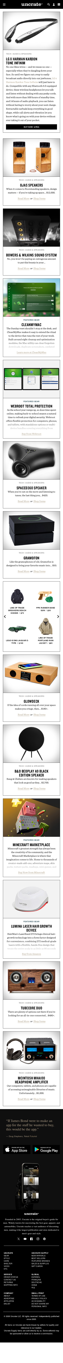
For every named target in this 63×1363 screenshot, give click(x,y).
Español (36, 1277)
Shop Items (39, 198)
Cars (6, 1261)
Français (36, 1279)
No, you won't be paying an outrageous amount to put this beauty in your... (31, 260)
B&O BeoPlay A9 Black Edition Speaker (31, 773)
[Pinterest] (44, 1239)
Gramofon (31, 557)
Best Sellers (38, 1258)
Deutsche (37, 1282)
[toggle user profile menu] (54, 4)
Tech (8, 53)
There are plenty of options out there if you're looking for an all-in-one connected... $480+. (31, 1013)
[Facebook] (31, 1239)
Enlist (7, 1303)
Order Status (11, 1277)
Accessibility (39, 1301)
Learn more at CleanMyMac (31, 352)
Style (7, 1258)
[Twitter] (18, 1239)
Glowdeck (31, 701)
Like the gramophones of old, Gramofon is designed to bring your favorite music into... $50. (31, 563)
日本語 (34, 1285)
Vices (7, 1266)
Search (48, 4)
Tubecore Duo (31, 1007)
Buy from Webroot (31, 433)
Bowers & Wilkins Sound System (31, 254)
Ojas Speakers (31, 185)
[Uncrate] (31, 4)
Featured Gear (31, 320)
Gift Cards (37, 1266)
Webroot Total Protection (31, 406)
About (7, 1295)
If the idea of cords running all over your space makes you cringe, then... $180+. (31, 707)
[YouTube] (25, 1239)
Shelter (8, 1263)
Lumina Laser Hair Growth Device (31, 928)
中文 (33, 1287)
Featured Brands (41, 1261)
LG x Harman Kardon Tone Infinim (21, 60)
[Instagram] (38, 1239)
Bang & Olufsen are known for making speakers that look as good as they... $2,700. (31, 780)
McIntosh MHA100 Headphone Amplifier (31, 1079)
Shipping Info (11, 1285)
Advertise (9, 1298)
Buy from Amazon (31, 953)
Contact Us (10, 1279)
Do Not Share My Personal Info (40, 1304)
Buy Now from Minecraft (31, 872)
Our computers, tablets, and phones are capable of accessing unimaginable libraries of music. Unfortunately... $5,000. (31, 1089)
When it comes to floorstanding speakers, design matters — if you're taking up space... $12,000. (31, 190)
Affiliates (9, 1301)
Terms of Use (38, 1295)
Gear (6, 1255)
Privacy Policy (39, 1298)
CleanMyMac (31, 324)
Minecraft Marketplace (31, 844)
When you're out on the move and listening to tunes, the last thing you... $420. (31, 493)
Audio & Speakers (22, 53)
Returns (8, 1282)
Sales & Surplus (40, 1263)
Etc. (6, 1268)
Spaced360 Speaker (32, 487)
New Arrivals (39, 1255)
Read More (23, 198)
